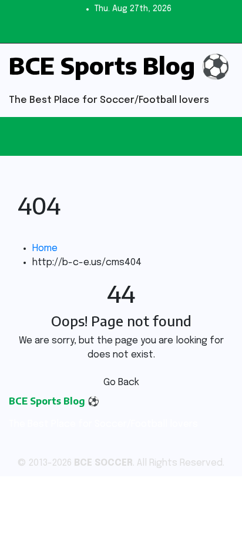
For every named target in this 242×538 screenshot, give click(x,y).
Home (45, 248)
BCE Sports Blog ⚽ (119, 65)
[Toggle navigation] (127, 136)
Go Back (121, 382)
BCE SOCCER (103, 463)
